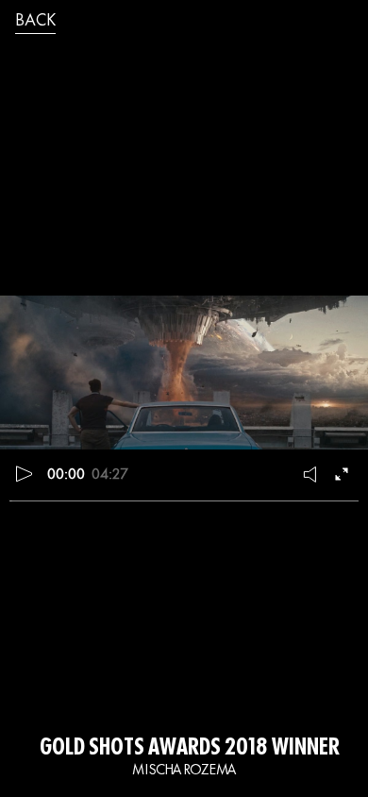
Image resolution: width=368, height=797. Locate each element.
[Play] (24, 474)
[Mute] (311, 474)
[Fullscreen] (343, 474)
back (35, 21)
